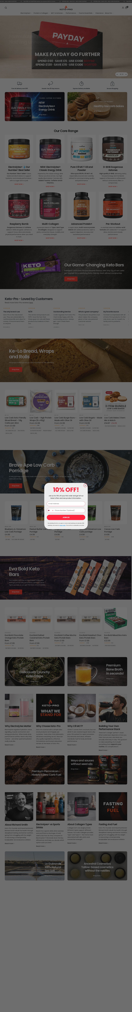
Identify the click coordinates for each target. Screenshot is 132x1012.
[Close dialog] (85, 485)
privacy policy (63, 525)
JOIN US (66, 517)
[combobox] (50, 510)
